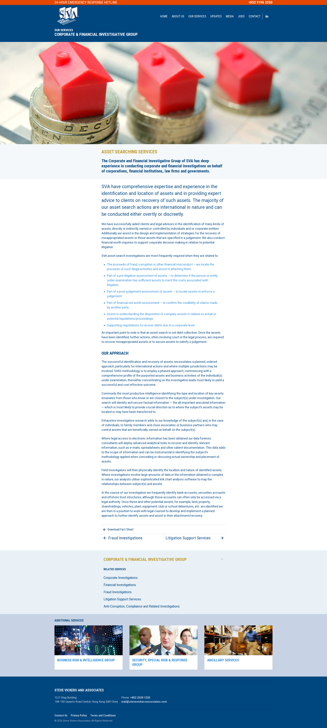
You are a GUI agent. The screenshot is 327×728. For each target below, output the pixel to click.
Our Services (197, 16)
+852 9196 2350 (260, 2)
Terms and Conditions (103, 715)
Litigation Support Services (122, 599)
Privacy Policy (79, 715)
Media (230, 16)
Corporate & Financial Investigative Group (96, 34)
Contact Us (60, 715)
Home (164, 16)
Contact (254, 16)
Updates (216, 16)
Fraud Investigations (118, 592)
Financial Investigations (120, 585)
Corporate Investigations (121, 578)
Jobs (241, 16)
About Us (178, 16)
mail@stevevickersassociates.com (144, 701)
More (88, 647)
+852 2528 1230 (140, 697)
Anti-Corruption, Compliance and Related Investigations (142, 606)
